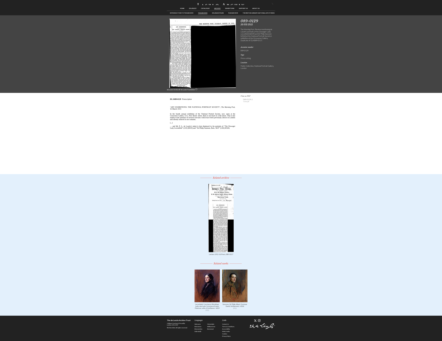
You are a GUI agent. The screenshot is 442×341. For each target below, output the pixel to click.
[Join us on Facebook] (251, 320)
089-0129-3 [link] (248, 100)
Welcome (198, 324)
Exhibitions (229, 8)
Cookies (224, 334)
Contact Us (225, 324)
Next (286, 20)
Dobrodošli (198, 331)
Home (182, 8)
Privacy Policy (226, 336)
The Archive (202, 13)
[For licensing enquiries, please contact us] (196, 90)
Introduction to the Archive (181, 13)
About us (256, 8)
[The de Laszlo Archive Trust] (221, 3)
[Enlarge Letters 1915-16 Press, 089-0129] (202, 87)
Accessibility (226, 329)
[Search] (273, 3)
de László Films (218, 13)
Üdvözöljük (210, 324)
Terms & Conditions (228, 326)
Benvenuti (210, 329)
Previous (279, 20)
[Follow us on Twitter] (255, 320)
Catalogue (205, 8)
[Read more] (221, 251)
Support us (243, 8)
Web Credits (226, 331)
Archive (217, 8)
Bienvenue (198, 326)
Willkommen (211, 326)
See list (282, 20)
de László (192, 8)
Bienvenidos (198, 329)
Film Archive (233, 13)
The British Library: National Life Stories (259, 13)
